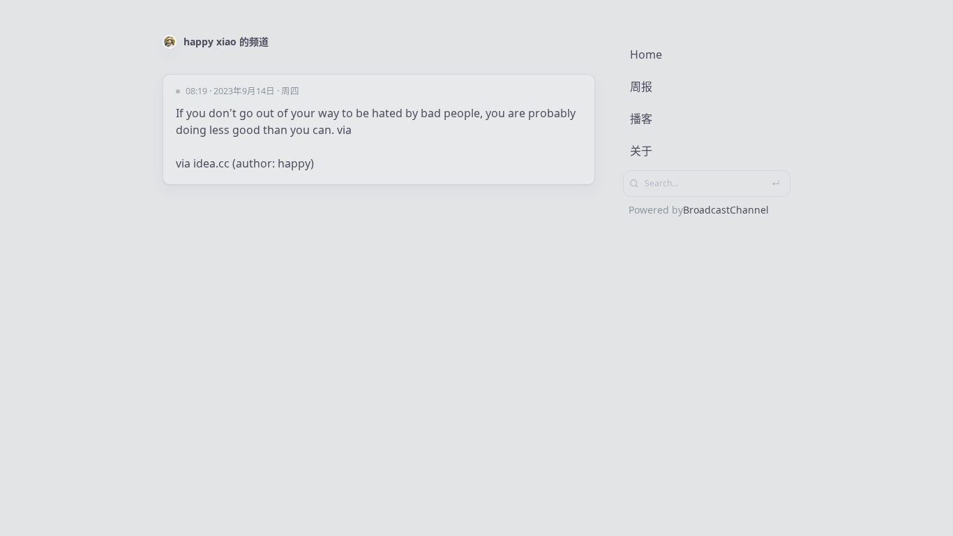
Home (646, 54)
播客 (641, 118)
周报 (641, 86)
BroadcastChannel (726, 209)
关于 (641, 150)
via (344, 129)
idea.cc (211, 163)
